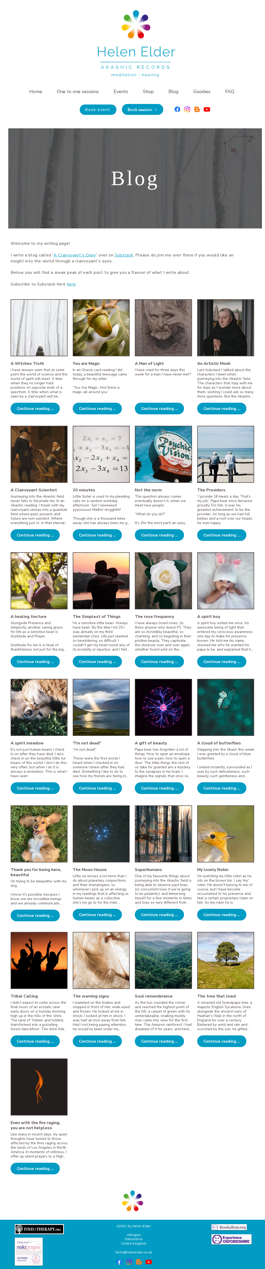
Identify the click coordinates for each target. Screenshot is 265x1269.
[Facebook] (177, 109)
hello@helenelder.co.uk (133, 1252)
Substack (124, 255)
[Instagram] (187, 109)
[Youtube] (207, 109)
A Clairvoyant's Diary (75, 255)
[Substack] (197, 109)
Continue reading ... (35, 408)
